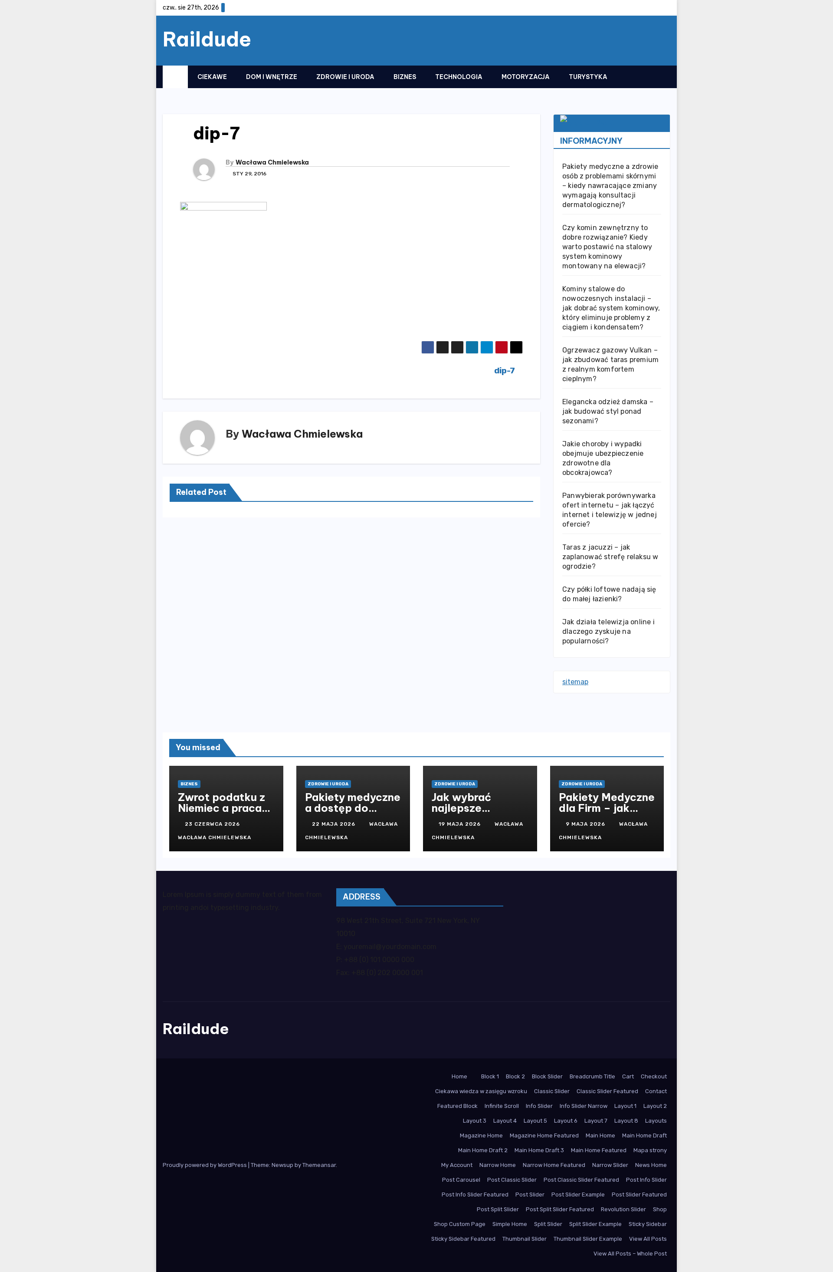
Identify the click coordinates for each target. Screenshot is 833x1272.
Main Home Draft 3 (539, 1150)
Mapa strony (650, 1150)
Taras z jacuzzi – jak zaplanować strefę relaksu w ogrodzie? (610, 556)
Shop (660, 1209)
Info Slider (539, 1106)
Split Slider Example (595, 1224)
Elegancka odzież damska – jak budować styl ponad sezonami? (607, 411)
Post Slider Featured (639, 1194)
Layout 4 (505, 1120)
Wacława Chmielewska (272, 162)
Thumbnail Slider (524, 1239)
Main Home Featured (598, 1150)
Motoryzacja (526, 77)
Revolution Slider (623, 1209)
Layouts (656, 1120)
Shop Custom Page (459, 1224)
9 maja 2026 (586, 824)
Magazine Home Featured (544, 1135)
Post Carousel (461, 1179)
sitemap (575, 682)
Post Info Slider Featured (475, 1194)
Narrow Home (497, 1165)
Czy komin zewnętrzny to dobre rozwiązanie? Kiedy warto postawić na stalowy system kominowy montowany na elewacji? (607, 247)
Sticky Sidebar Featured (463, 1239)
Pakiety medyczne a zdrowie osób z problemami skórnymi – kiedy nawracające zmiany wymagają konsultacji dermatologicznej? (610, 185)
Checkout (654, 1076)
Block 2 (515, 1076)
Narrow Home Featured (554, 1165)
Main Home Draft (644, 1135)
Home (459, 1076)
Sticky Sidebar (648, 1224)
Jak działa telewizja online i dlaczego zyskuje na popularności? (608, 631)
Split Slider (548, 1224)
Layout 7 (595, 1120)
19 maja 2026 (460, 824)
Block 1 (490, 1076)
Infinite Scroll (502, 1106)
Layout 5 (535, 1120)
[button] (646, 76)
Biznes (405, 77)
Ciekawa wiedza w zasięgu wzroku (481, 1091)
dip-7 (505, 371)
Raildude (207, 39)
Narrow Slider (610, 1165)
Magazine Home (481, 1135)
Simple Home (509, 1224)
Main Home (600, 1135)
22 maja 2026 (334, 824)
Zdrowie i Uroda (345, 77)
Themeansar (319, 1165)
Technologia (458, 77)
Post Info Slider (646, 1179)
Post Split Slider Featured (560, 1209)
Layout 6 (565, 1120)
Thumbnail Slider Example (588, 1239)
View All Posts (648, 1239)
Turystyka (588, 77)
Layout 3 (474, 1120)
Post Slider (529, 1194)
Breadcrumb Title (592, 1076)
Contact (656, 1091)
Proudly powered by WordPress (205, 1165)
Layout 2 (655, 1106)
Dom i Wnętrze (271, 77)
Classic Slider (552, 1091)
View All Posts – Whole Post (630, 1253)
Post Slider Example (578, 1194)
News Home (651, 1165)
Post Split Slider (498, 1209)
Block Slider (547, 1076)
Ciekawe (212, 77)
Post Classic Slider (512, 1179)
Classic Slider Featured (607, 1091)
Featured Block (457, 1106)
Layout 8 (626, 1120)
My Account (456, 1165)
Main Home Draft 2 (483, 1150)
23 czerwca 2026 (213, 824)
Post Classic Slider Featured (581, 1179)
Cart (628, 1076)
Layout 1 (625, 1106)
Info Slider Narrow (583, 1106)
